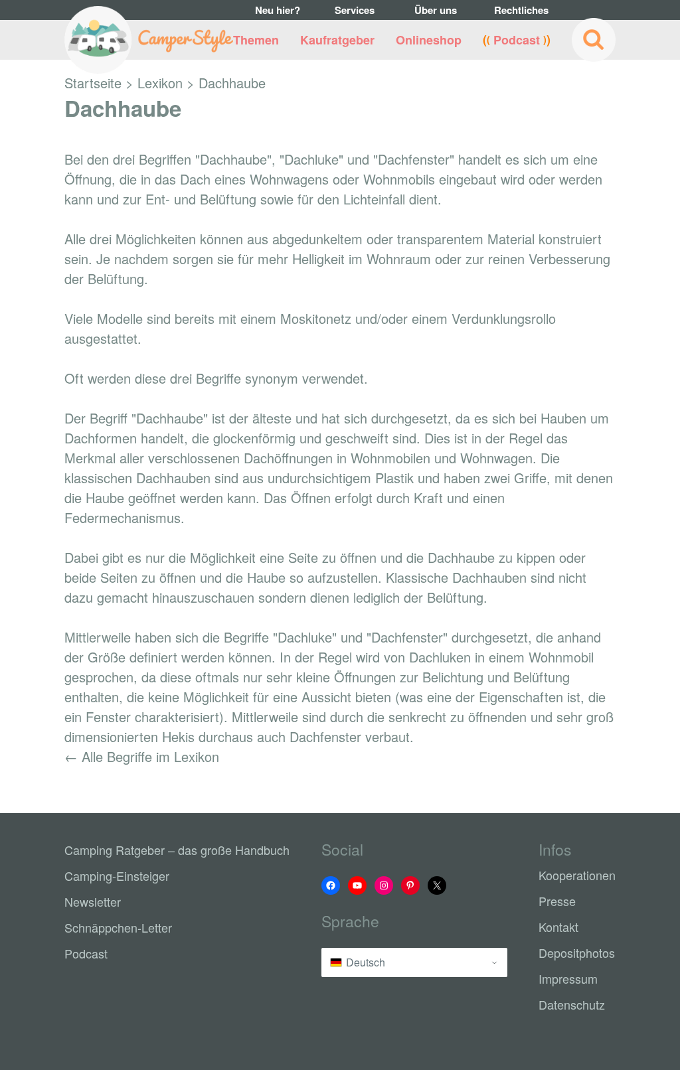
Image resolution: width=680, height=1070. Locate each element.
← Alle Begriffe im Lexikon (141, 756)
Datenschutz (572, 1004)
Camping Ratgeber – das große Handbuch (177, 849)
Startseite (93, 82)
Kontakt (558, 926)
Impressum (568, 978)
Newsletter (92, 901)
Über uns (435, 10)
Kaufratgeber (337, 39)
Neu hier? (277, 10)
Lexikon (160, 82)
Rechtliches (519, 10)
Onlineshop (429, 39)
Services (355, 10)
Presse (557, 900)
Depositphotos (577, 952)
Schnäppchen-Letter (118, 927)
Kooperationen (577, 874)
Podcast (516, 39)
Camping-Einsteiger (116, 875)
